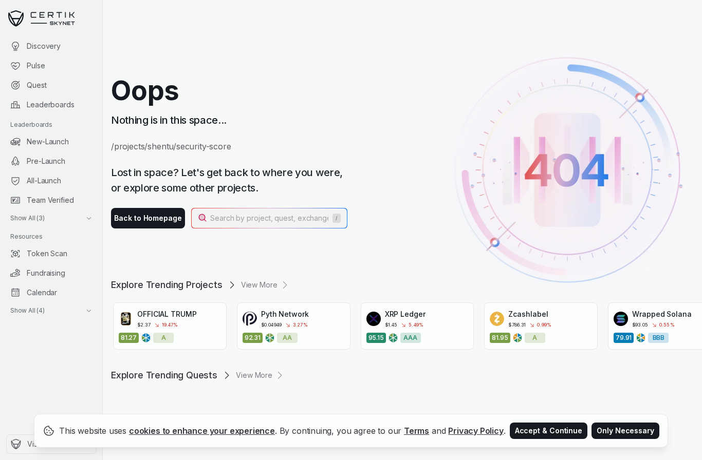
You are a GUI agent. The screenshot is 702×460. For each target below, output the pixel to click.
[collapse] (102, 29)
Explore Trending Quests (164, 375)
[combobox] (270, 218)
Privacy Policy (476, 431)
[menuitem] (51, 46)
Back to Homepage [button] (148, 218)
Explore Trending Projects (167, 284)
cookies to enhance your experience (202, 431)
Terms (416, 431)
